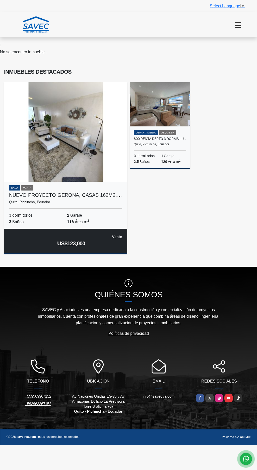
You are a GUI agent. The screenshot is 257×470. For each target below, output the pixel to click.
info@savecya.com (159, 396)
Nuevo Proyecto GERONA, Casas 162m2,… (65, 195)
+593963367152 (38, 396)
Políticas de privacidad (128, 333)
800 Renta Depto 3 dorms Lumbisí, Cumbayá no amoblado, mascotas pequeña (160, 139)
